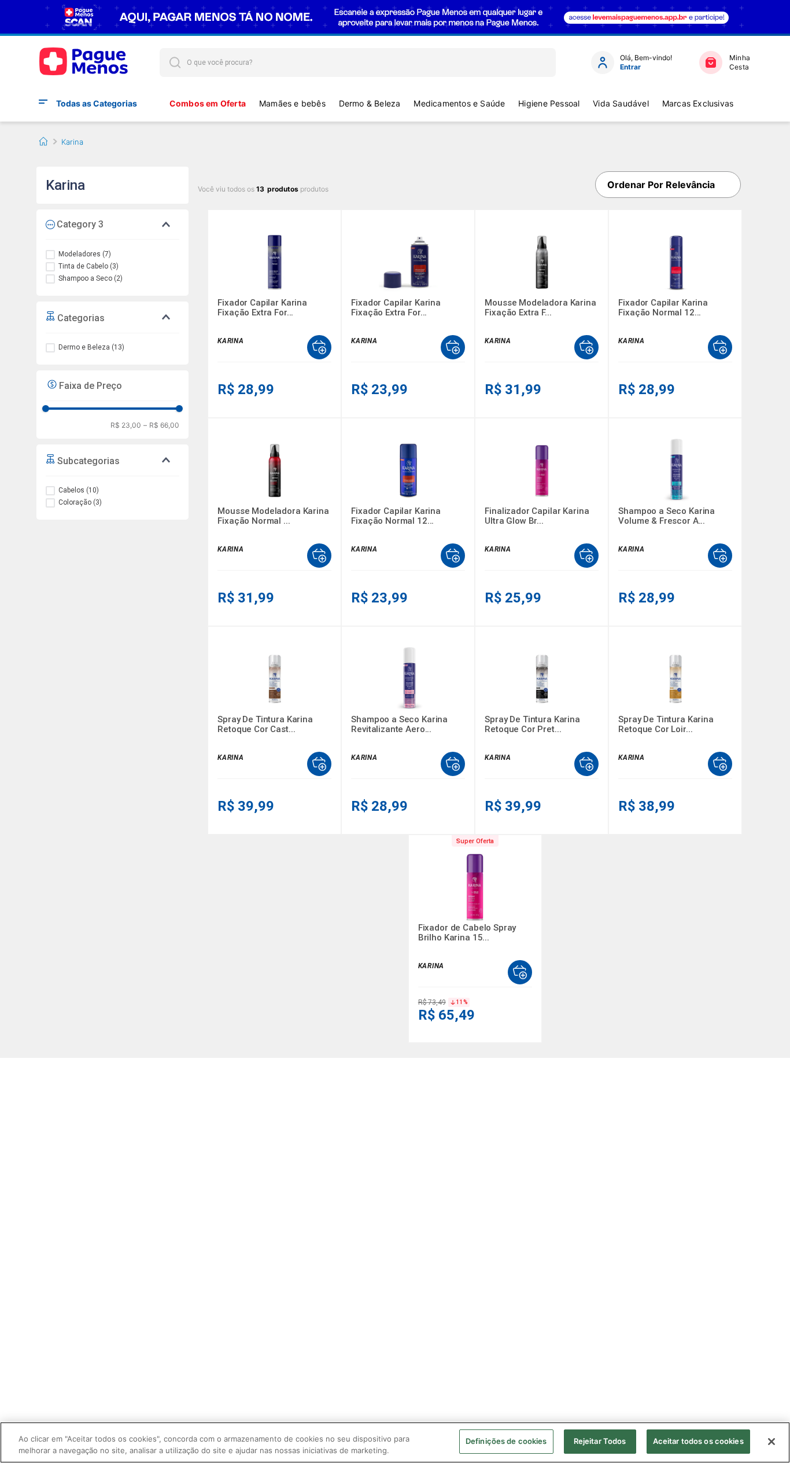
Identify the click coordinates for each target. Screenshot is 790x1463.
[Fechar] (771, 1441)
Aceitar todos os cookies (698, 1441)
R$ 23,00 (125, 425)
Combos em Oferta (207, 103)
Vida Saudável (621, 103)
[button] (112, 317)
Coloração (80, 502)
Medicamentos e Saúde (459, 103)
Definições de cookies (506, 1441)
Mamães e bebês (292, 103)
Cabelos (78, 490)
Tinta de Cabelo (88, 266)
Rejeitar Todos (600, 1441)
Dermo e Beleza (91, 347)
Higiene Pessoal (548, 103)
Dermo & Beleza (370, 103)
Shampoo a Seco (90, 278)
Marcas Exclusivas (698, 103)
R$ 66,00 (161, 425)
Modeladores (84, 254)
